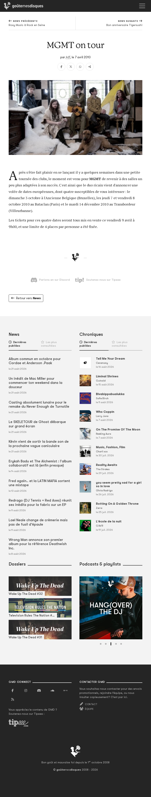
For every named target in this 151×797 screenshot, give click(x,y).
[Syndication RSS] (13, 700)
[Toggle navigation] (142, 6)
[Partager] (90, 67)
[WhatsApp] (80, 67)
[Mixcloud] (65, 691)
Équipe (89, 709)
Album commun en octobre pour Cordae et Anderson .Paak (35, 361)
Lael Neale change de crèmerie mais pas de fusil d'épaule (38, 522)
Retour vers (28, 298)
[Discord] (39, 691)
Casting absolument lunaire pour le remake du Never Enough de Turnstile (39, 404)
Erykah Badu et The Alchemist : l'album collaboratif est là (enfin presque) (40, 463)
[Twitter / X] (71, 67)
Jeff (68, 57)
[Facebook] (61, 67)
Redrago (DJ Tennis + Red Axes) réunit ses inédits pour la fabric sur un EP (40, 502)
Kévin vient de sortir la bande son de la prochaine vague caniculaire (39, 444)
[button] (100, 644)
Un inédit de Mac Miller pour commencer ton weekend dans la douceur (35, 383)
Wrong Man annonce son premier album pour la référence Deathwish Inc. (38, 544)
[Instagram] (26, 691)
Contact (91, 704)
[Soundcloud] (52, 691)
